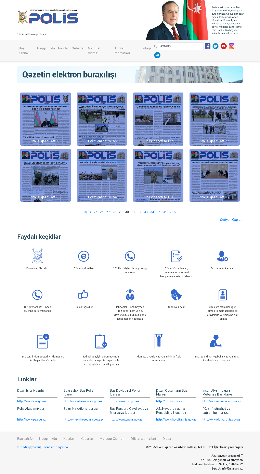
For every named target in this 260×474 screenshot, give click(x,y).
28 (114, 212)
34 (152, 212)
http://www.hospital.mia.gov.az (176, 419)
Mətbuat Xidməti (94, 50)
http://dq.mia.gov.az (169, 401)
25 (95, 212)
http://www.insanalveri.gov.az (222, 401)
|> (174, 212)
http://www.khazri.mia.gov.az (221, 419)
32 (139, 212)
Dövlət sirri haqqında (55, 447)
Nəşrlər (63, 48)
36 (165, 212)
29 (120, 212)
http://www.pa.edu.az (31, 419)
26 (102, 212)
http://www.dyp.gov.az (124, 401)
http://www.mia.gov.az (32, 401)
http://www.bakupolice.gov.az (83, 401)
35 (158, 212)
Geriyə (225, 220)
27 (108, 212)
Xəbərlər (78, 48)
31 (133, 212)
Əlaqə (147, 48)
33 (146, 212)
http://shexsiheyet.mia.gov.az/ (83, 419)
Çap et (237, 220)
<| (85, 212)
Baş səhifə (23, 50)
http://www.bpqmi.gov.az (126, 419)
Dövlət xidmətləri (122, 50)
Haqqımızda (46, 48)
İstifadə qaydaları (28, 447)
